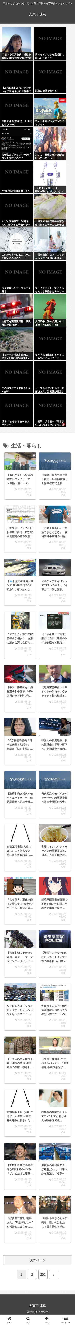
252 (43, 1274)
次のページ (38, 1260)
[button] (66, 804)
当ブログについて (37, 1312)
